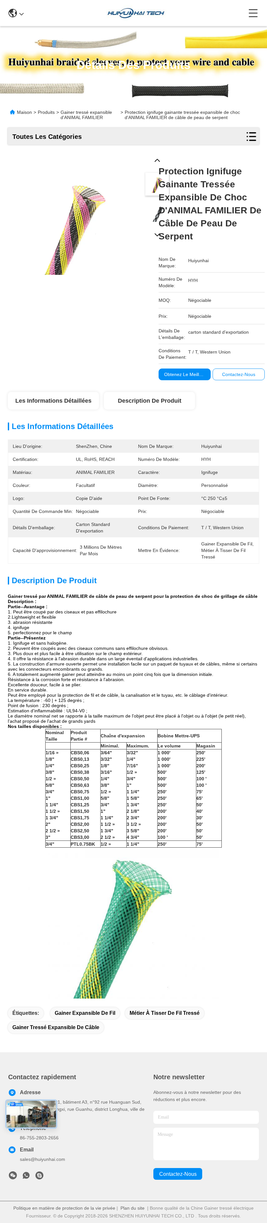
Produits (46, 112)
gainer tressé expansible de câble (55, 1027)
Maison (24, 112)
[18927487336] (39, 1177)
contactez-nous (178, 1174)
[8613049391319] (26, 1177)
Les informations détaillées (53, 400)
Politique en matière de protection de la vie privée (64, 1208)
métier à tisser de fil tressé (165, 1013)
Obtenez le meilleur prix (189, 374)
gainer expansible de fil (85, 1013)
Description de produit (149, 400)
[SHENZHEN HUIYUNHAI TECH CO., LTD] (136, 13)
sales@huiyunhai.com (42, 1159)
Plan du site (132, 1208)
